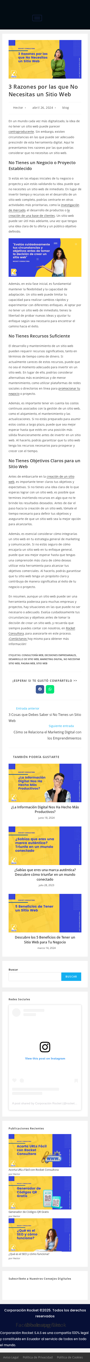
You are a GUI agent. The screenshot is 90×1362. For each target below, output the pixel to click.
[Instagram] (85, 23)
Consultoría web (32, 655)
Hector (18, 108)
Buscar (13, 969)
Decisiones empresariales (60, 655)
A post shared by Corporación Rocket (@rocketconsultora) (50, 1103)
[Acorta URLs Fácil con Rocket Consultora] (40, 1150)
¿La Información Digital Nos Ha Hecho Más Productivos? (45, 809)
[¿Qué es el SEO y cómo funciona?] (40, 1235)
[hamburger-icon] (37, 18)
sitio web (41, 663)
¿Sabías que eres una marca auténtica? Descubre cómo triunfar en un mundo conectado (45, 875)
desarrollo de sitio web (24, 659)
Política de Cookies (70, 1357)
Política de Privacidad (38, 1357)
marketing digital (51, 659)
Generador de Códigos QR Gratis (29, 1212)
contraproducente (21, 132)
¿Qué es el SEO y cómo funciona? (29, 1254)
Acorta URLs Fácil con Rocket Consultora (34, 1170)
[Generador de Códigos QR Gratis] (40, 1192)
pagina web (28, 663)
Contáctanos (18, 639)
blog (65, 108)
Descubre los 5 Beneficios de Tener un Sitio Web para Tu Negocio (45, 939)
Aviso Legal (11, 1357)
